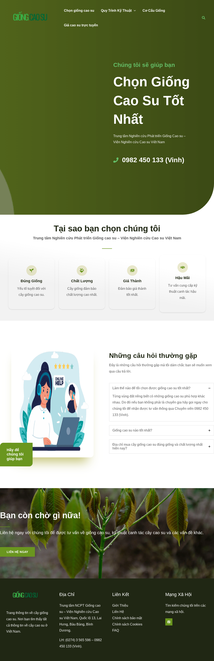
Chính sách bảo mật (127, 618)
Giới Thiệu (120, 605)
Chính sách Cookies (127, 624)
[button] (134, 10)
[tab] (161, 402)
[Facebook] (168, 621)
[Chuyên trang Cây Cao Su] (30, 17)
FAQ (115, 630)
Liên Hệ (118, 612)
